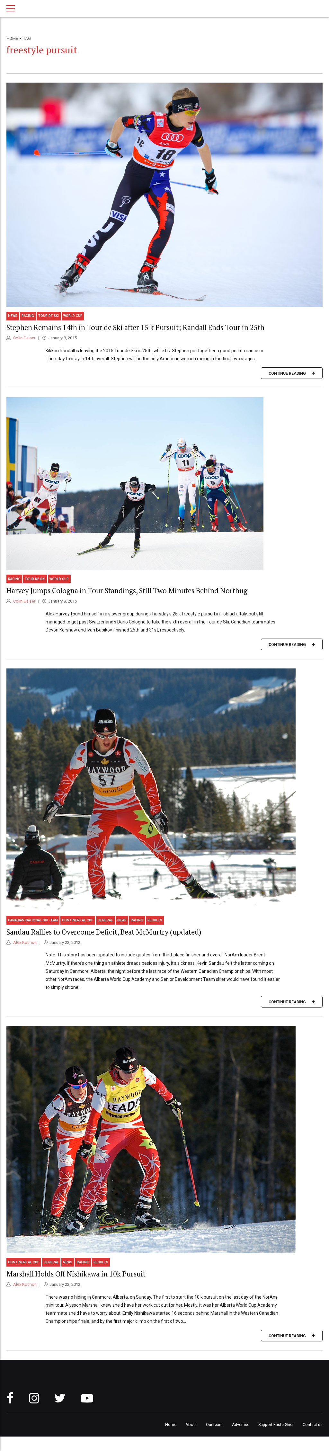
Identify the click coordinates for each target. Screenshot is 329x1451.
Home (12, 38)
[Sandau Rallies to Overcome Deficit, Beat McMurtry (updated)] (164, 789)
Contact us (313, 1424)
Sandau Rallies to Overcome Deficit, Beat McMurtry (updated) (103, 931)
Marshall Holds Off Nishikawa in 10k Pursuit (76, 1273)
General (105, 920)
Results (154, 920)
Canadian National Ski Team (33, 920)
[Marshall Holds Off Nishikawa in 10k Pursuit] (164, 1139)
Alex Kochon (24, 942)
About (191, 1424)
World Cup (73, 316)
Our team (214, 1424)
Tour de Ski (48, 316)
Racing (28, 316)
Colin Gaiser (23, 338)
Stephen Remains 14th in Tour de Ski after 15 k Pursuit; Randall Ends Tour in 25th (135, 327)
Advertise (240, 1424)
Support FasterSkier (276, 1424)
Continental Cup (77, 920)
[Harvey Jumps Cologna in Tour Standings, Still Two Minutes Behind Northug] (164, 483)
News (12, 316)
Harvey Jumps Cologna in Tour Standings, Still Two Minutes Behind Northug (126, 590)
